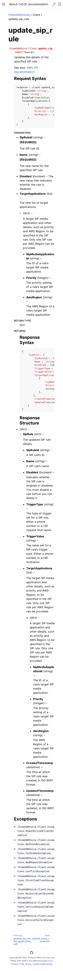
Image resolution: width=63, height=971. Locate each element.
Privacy (15, 964)
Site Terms (25, 964)
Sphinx (25, 960)
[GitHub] (31, 953)
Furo (50, 960)
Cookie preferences (42, 964)
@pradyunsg (39, 960)
